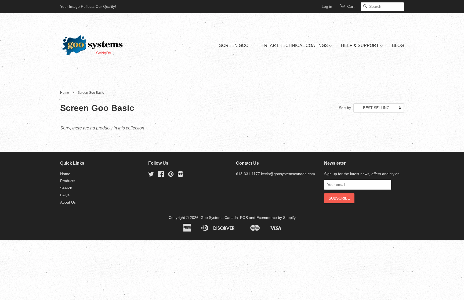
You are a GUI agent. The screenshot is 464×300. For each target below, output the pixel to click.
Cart (350, 6)
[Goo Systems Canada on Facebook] (161, 175)
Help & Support (360, 45)
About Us (68, 202)
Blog (398, 45)
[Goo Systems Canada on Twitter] (151, 175)
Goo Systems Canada (219, 218)
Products (67, 181)
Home (64, 93)
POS (244, 218)
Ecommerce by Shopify (276, 218)
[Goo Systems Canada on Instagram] (180, 175)
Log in (327, 6)
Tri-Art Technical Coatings (295, 45)
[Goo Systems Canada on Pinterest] (171, 175)
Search (66, 188)
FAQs (65, 195)
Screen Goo (234, 45)
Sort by (345, 108)
